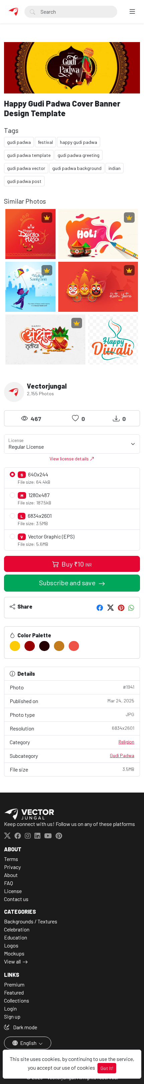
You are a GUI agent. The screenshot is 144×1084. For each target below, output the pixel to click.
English (28, 1043)
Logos (11, 945)
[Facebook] (99, 608)
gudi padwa (19, 142)
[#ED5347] (74, 646)
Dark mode (24, 1027)
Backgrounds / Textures (30, 921)
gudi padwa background (76, 168)
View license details (70, 458)
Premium (14, 984)
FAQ (8, 883)
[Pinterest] (121, 608)
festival (45, 142)
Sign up (12, 1016)
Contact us (16, 899)
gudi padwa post (24, 181)
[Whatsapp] (131, 608)
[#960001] (29, 646)
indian (115, 168)
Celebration (16, 929)
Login (10, 1008)
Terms (11, 859)
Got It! (106, 1068)
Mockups (14, 953)
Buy (76, 564)
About (11, 875)
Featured (14, 992)
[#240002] (44, 646)
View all (12, 961)
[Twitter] (110, 608)
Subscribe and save (68, 583)
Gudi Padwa (122, 755)
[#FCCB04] (15, 646)
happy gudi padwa (78, 142)
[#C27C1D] (59, 646)
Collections (16, 1000)
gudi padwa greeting (78, 155)
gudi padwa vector (26, 168)
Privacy (12, 867)
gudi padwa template (29, 155)
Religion (126, 741)
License (13, 891)
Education (15, 937)
